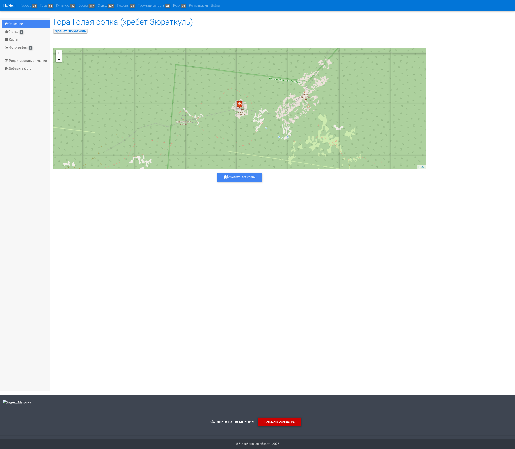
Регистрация (198, 5)
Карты (13, 39)
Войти (215, 5)
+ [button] (59, 53)
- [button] (59, 59)
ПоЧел (9, 5)
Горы (46, 5)
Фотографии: (19, 47)
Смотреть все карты (241, 177)
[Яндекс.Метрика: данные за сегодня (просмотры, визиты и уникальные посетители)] (17, 402)
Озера (86, 5)
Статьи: (15, 32)
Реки (179, 5)
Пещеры (125, 5)
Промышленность (153, 5)
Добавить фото (20, 69)
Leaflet (421, 167)
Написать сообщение (280, 421)
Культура (65, 5)
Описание (15, 24)
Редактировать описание (27, 61)
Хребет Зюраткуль (70, 31)
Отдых (105, 5)
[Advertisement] (174, 267)
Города (28, 5)
